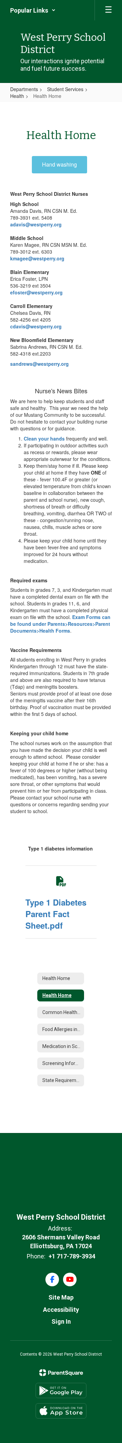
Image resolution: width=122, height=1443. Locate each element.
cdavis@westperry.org (36, 326)
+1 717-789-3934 (71, 1256)
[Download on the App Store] (61, 1411)
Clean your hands (44, 438)
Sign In (61, 1321)
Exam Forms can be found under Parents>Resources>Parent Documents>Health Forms (60, 624)
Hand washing (59, 164)
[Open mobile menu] (108, 10)
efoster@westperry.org (36, 292)
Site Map (61, 1297)
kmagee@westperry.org (37, 258)
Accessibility (61, 1309)
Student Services (65, 89)
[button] (32, 10)
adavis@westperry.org (36, 224)
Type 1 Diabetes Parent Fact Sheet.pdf (55, 913)
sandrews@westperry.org (39, 363)
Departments (24, 89)
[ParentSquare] (61, 1373)
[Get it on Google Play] (61, 1390)
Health (17, 95)
